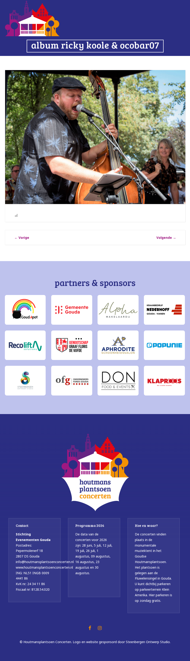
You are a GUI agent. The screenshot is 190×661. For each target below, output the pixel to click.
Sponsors (104, 61)
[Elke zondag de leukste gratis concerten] (32, 18)
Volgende (166, 237)
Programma (58, 61)
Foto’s (81, 61)
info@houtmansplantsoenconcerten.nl (45, 562)
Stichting (130, 61)
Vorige (21, 237)
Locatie (154, 61)
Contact (174, 61)
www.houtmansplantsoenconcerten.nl (44, 567)
